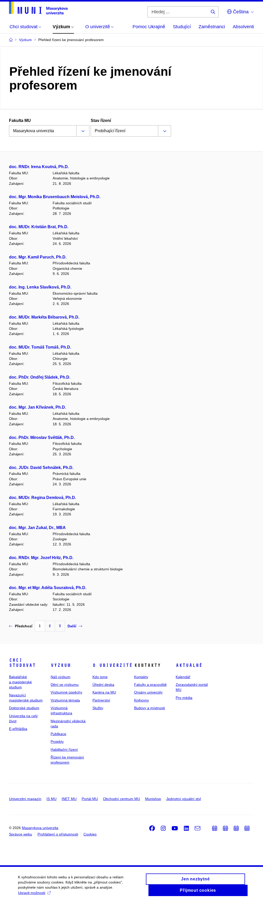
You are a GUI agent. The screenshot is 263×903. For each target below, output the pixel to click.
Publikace (58, 734)
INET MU (69, 799)
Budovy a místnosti (149, 708)
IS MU (51, 799)
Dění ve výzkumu (65, 685)
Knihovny (141, 700)
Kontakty (141, 677)
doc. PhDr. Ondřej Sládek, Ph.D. (39, 377)
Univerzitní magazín (25, 799)
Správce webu (20, 834)
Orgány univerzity (148, 692)
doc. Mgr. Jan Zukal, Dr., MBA (37, 527)
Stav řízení (101, 120)
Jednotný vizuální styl (183, 799)
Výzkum (61, 665)
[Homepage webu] (38, 8)
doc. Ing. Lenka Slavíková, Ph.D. (40, 287)
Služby (97, 708)
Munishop (153, 799)
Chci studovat (22, 662)
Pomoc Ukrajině (149, 26)
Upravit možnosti (31, 893)
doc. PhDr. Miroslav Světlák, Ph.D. (42, 437)
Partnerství (101, 700)
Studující (182, 26)
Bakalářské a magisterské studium (20, 682)
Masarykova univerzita (40, 828)
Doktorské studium (24, 708)
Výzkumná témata (65, 700)
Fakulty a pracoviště (150, 685)
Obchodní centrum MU (121, 799)
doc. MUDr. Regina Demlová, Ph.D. (42, 497)
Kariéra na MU (104, 692)
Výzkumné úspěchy (66, 692)
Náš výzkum (60, 677)
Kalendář (183, 677)
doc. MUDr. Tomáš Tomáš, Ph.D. (40, 347)
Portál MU (90, 799)
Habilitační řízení (64, 749)
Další (72, 626)
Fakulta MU (20, 120)
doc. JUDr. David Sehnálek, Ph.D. (41, 467)
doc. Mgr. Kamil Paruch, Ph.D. (38, 257)
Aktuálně (189, 665)
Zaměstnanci (212, 26)
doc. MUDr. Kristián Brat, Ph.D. (38, 227)
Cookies (90, 834)
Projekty (57, 741)
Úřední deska (103, 685)
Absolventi (243, 26)
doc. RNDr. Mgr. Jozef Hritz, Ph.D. (41, 557)
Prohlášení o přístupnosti (57, 834)
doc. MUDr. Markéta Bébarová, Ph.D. (44, 317)
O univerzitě (112, 665)
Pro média (184, 698)
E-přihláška (18, 729)
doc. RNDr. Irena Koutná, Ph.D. (39, 167)
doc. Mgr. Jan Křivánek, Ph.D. (37, 407)
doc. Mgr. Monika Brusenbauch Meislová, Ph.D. (54, 197)
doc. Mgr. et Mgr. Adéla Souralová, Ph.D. (47, 587)
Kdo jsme (100, 677)
